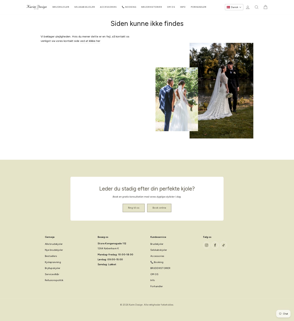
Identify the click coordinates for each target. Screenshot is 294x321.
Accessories (108, 7)
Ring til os (133, 207)
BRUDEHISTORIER (151, 7)
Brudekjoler (61, 7)
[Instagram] (206, 245)
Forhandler (199, 7)
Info (183, 7)
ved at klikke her (90, 41)
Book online (159, 207)
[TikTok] (223, 245)
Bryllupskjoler (52, 268)
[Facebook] (215, 245)
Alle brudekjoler (54, 244)
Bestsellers (51, 256)
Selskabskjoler (84, 7)
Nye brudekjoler (54, 250)
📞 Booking (129, 7)
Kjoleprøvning (53, 262)
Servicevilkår (52, 274)
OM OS (171, 7)
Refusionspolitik (54, 280)
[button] (234, 7)
